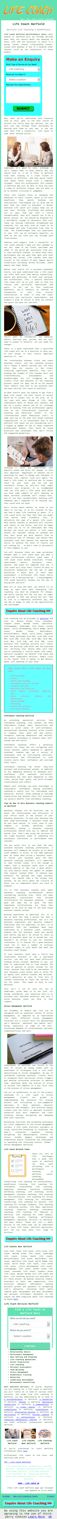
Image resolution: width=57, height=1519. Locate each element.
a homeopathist (41, 1404)
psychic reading (41, 1415)
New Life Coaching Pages (25, 1496)
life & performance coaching (42, 1169)
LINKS (28, 19)
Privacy (50, 1496)
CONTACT (41, 19)
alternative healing (25, 1412)
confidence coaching (14, 723)
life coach (43, 131)
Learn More (36, 1516)
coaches (37, 258)
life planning (35, 1192)
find (12, 1251)
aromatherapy (10, 1410)
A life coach (21, 1127)
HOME (22, 19)
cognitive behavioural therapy (20, 1420)
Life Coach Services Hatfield (21, 1304)
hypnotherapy (42, 1410)
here (16, 1299)
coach (50, 295)
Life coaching (11, 619)
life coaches (46, 183)
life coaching (17, 662)
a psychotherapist (13, 1399)
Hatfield (44, 619)
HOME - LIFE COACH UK (28, 1483)
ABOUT (34, 19)
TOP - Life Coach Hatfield (17, 1462)
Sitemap (6, 1496)
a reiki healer (26, 1407)
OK (50, 1516)
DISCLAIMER (50, 19)
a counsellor (46, 1399)
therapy (22, 1402)
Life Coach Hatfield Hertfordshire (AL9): (25, 34)
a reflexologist (26, 1417)
